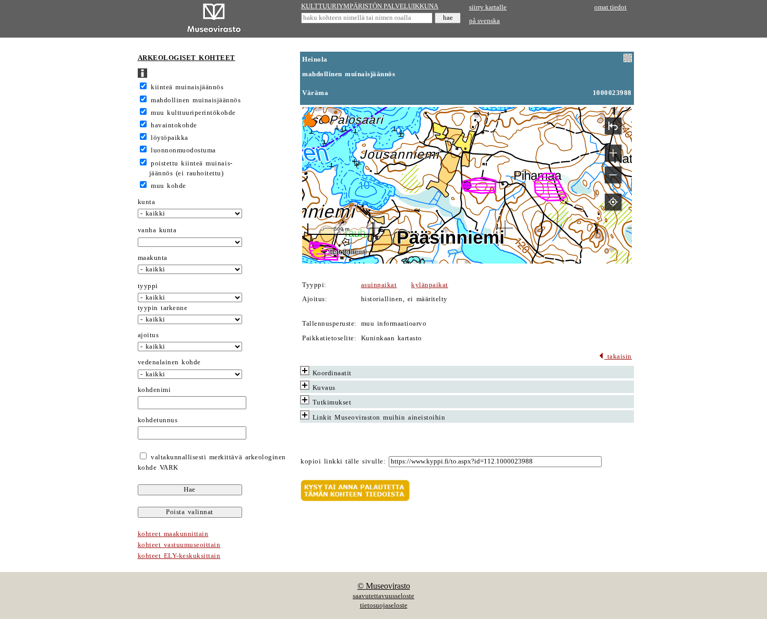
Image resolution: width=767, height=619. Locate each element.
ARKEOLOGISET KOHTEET (186, 58)
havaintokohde (174, 125)
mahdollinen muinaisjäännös (196, 100)
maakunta (152, 257)
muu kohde (168, 185)
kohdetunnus (158, 420)
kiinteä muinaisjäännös (187, 87)
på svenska (484, 21)
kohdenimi (154, 390)
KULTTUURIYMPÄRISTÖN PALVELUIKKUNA (369, 6)
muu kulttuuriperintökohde (193, 112)
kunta (146, 202)
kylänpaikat (429, 285)
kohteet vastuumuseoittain (179, 545)
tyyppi (148, 286)
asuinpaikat (379, 285)
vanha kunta (157, 230)
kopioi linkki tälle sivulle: (343, 461)
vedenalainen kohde (169, 362)
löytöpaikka (169, 137)
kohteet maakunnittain (173, 534)
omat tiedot (610, 7)
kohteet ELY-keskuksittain (179, 556)
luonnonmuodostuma (183, 150)
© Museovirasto (383, 585)
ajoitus (148, 335)
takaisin (618, 356)
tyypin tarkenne (163, 308)
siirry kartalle (488, 7)
